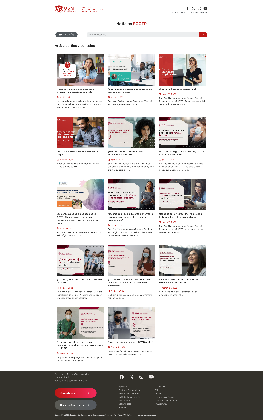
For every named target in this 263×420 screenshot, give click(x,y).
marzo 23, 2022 (118, 225)
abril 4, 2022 (168, 160)
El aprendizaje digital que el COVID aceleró (130, 342)
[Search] (203, 34)
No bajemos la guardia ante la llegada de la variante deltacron (181, 153)
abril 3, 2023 (65, 97)
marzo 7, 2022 (66, 288)
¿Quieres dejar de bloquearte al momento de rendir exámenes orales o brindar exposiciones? (130, 216)
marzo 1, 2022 (117, 291)
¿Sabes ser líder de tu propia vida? (177, 89)
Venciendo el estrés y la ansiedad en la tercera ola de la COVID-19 (180, 281)
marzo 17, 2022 (169, 222)
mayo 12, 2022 (67, 160)
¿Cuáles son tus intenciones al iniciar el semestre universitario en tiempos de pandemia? (129, 282)
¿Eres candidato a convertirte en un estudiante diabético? (127, 153)
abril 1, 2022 (65, 228)
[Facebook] (121, 376)
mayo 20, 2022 (169, 94)
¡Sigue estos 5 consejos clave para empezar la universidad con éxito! (75, 91)
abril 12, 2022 (117, 160)
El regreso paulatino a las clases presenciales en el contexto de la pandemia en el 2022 (80, 345)
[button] (66, 34)
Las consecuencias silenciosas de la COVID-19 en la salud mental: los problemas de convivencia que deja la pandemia (77, 218)
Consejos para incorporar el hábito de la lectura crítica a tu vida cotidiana (181, 215)
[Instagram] (199, 8)
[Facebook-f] (187, 8)
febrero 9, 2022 (67, 353)
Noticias (131, 23)
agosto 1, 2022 (118, 97)
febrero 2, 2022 (118, 347)
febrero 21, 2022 (169, 288)
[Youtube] (205, 8)
